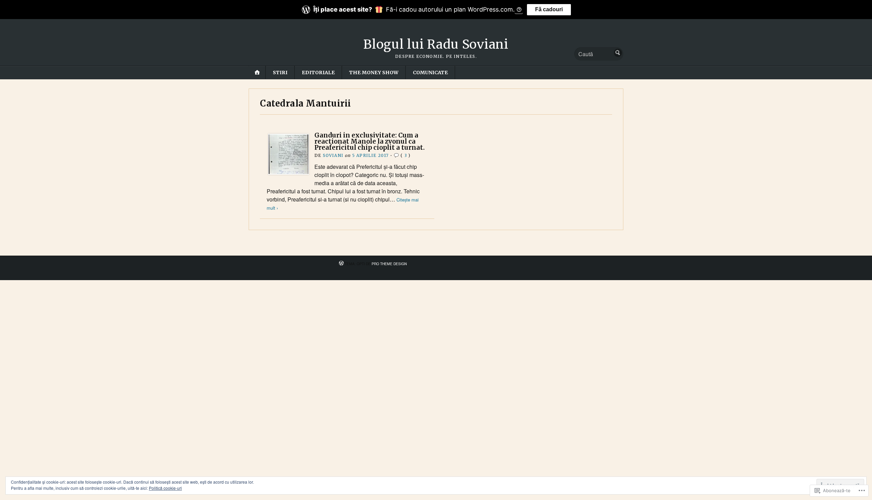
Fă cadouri (549, 9)
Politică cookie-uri (165, 488)
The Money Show (374, 72)
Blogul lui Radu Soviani (436, 44)
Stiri (280, 72)
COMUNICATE (430, 72)
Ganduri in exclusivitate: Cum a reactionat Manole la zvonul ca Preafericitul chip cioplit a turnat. (369, 141)
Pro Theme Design (389, 263)
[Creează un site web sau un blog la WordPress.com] (341, 263)
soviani (333, 155)
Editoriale (318, 72)
